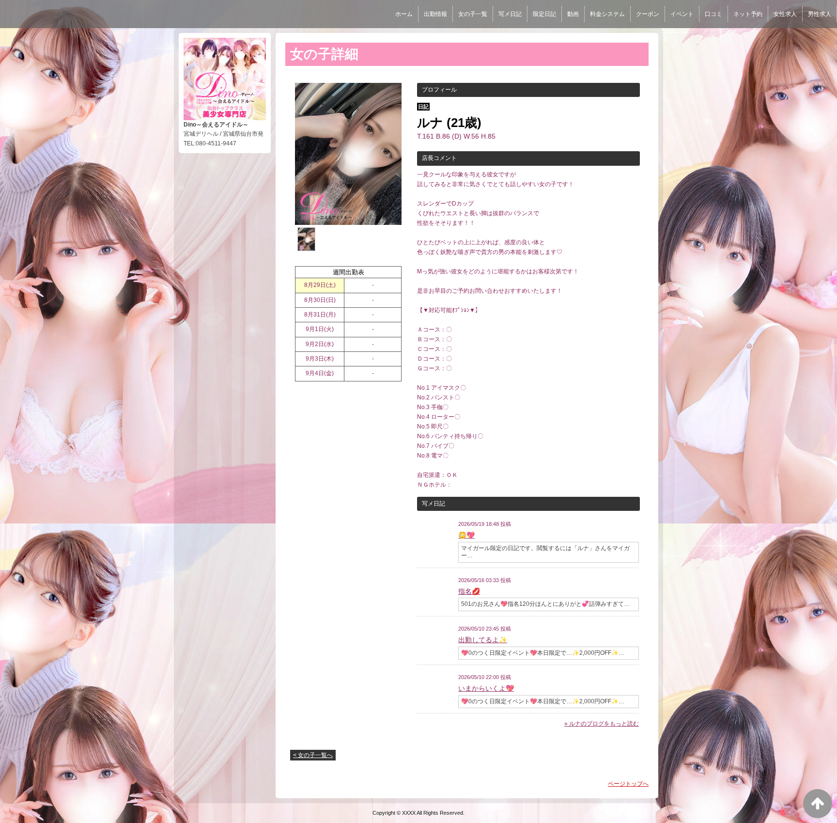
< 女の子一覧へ (313, 755)
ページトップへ (628, 783)
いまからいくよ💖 (486, 688)
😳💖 (466, 535)
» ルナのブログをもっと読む (601, 723)
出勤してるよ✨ (482, 640)
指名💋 (469, 591)
